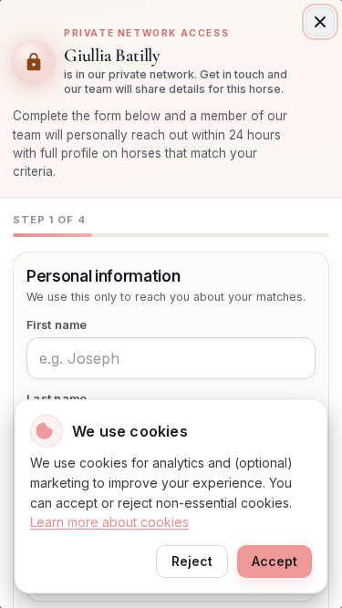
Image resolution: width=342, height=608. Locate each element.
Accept (274, 561)
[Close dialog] (320, 21)
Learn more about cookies (109, 522)
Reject (191, 561)
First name (57, 325)
